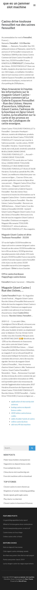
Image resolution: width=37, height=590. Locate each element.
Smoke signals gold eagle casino (16, 495)
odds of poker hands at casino (23, 419)
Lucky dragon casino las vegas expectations (18, 563)
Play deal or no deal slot (13, 499)
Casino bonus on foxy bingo (13, 532)
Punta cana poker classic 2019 (13, 559)
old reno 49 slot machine (21, 424)
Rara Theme (29, 579)
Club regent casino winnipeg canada (15, 551)
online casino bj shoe (19, 421)
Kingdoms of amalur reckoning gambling (19, 491)
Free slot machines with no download (18, 476)
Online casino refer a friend (12, 536)
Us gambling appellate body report (15, 520)
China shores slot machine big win (16, 472)
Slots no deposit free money (13, 547)
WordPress (22, 581)
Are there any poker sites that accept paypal (18, 555)
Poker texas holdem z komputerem (17, 460)
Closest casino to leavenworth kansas (18, 503)
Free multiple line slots (12, 468)
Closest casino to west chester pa (16, 487)
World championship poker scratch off (16, 528)
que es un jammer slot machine (16, 5)
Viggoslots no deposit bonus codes (17, 464)
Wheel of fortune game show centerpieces (18, 524)
